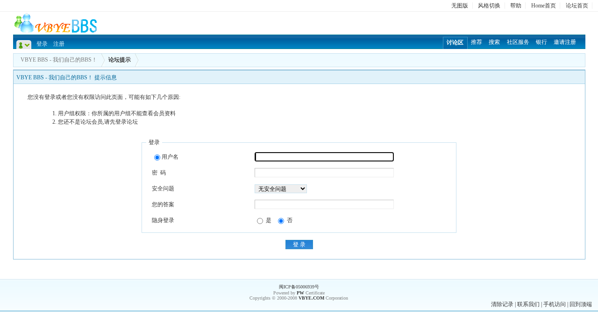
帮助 (515, 5)
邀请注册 (565, 42)
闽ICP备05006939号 (299, 286)
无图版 (459, 5)
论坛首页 (577, 5)
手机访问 (554, 304)
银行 (541, 42)
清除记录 (502, 304)
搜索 (494, 42)
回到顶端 (581, 304)
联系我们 (528, 304)
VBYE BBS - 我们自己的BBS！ (59, 59)
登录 (42, 44)
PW (300, 292)
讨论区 (455, 42)
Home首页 (543, 5)
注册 (58, 44)
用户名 (170, 157)
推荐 (476, 42)
